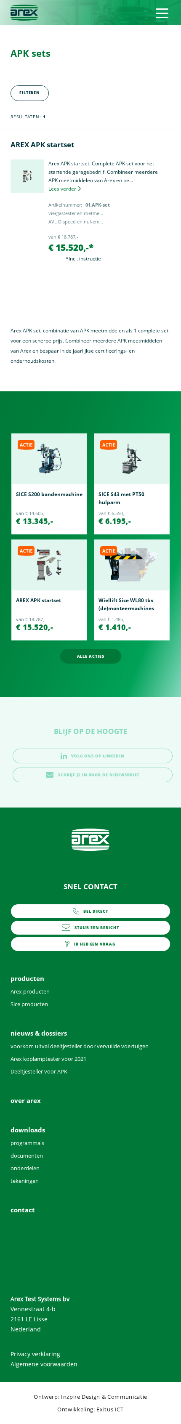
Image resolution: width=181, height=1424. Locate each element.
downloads (28, 1130)
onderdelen (25, 1168)
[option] (49, 483)
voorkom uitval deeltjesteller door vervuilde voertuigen (80, 1046)
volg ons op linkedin (98, 756)
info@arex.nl (97, 930)
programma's (27, 1143)
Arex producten (30, 991)
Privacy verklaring (35, 1354)
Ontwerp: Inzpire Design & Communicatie (90, 1396)
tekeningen (25, 1181)
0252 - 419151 (95, 914)
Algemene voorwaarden (44, 1364)
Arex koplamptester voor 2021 (48, 1059)
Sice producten (29, 1004)
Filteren (29, 93)
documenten (27, 1155)
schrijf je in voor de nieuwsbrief (99, 775)
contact (94, 946)
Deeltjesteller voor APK (39, 1071)
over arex (26, 1100)
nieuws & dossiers (39, 1033)
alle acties (90, 656)
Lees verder (62, 188)
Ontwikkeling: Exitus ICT (90, 1409)
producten (27, 978)
